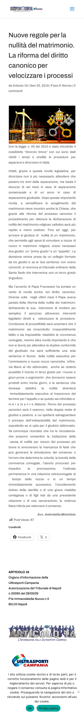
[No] (78, 692)
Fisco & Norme (61, 85)
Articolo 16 (20, 85)
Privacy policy (48, 708)
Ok (30, 708)
